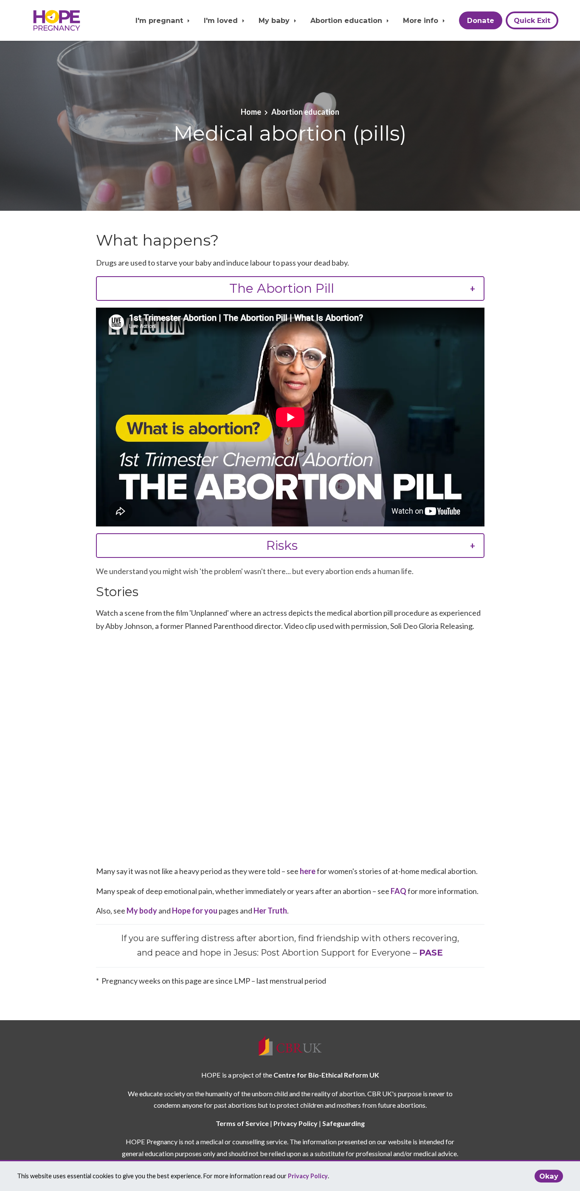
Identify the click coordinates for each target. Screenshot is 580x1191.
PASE (431, 953)
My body (142, 910)
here (307, 871)
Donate (480, 20)
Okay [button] (548, 1176)
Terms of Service (242, 1123)
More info (421, 20)
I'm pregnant (160, 20)
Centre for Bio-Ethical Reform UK (326, 1075)
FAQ (398, 891)
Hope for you (194, 910)
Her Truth (270, 910)
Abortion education (347, 20)
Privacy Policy (308, 1176)
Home (251, 111)
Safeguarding (343, 1123)
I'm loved (222, 20)
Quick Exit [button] (532, 20)
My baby (275, 20)
